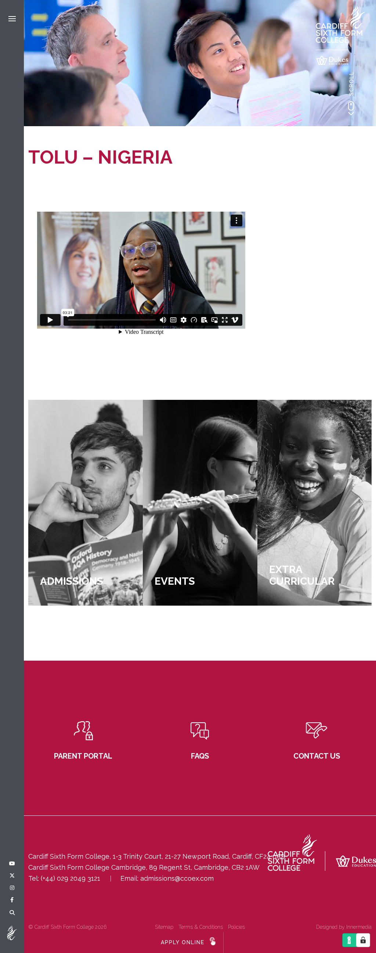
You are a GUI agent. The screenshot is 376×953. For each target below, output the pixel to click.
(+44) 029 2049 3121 (70, 878)
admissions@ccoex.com (177, 878)
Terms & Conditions (200, 927)
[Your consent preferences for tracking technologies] (363, 940)
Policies (236, 927)
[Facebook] (12, 900)
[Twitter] (12, 876)
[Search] (12, 913)
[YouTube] (12, 864)
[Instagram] (12, 888)
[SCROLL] (351, 108)
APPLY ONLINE (183, 942)
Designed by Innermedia (344, 927)
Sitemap (164, 927)
